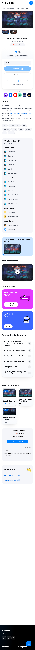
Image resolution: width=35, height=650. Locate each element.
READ (9, 326)
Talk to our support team (12, 475)
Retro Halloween (18, 239)
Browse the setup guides (12, 480)
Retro (21, 129)
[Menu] (2, 3)
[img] (7, 448)
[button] (31, 3)
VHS (4, 133)
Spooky (28, 129)
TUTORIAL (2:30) (12, 304)
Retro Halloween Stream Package (20, 113)
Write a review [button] (17, 441)
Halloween (6, 129)
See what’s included (18, 84)
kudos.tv (6, 630)
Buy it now (17, 75)
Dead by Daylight (14, 125)
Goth (24, 125)
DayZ (4, 125)
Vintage (11, 133)
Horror (14, 129)
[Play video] (17, 272)
